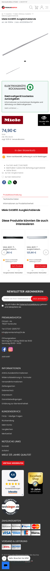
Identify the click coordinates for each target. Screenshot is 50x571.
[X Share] (15, 182)
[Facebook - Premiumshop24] (4, 349)
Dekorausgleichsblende (10, 16)
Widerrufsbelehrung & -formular (16, 377)
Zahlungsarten (8, 386)
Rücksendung (8, 420)
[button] (25, 61)
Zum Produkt (17, 266)
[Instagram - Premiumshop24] (10, 349)
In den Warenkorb (25, 150)
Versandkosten (18, 139)
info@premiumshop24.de (13, 332)
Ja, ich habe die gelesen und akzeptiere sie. (26, 305)
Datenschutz (7, 390)
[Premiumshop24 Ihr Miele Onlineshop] (9, 7)
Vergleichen (7, 429)
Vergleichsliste (8, 273)
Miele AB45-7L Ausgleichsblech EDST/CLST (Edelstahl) (12, 249)
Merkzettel (19, 273)
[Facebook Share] (4, 182)
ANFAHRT (6, 356)
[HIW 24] (27, 561)
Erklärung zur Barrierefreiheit (15, 403)
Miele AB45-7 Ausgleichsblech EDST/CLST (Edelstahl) (36, 249)
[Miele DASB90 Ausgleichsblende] (25, 44)
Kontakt (5, 446)
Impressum (7, 395)
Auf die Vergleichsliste (13, 173)
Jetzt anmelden (39, 298)
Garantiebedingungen (12, 399)
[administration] (32, 561)
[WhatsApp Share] (10, 182)
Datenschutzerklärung (30, 304)
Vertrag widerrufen (13, 463)
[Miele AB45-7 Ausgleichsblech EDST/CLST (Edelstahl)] (37, 237)
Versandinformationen (12, 381)
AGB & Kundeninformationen (15, 373)
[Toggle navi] (46, 7)
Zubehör (9, 14)
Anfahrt (5, 450)
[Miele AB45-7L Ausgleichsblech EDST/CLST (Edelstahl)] (13, 237)
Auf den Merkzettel (12, 177)
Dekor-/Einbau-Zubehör (22, 14)
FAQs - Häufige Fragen (12, 416)
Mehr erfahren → (11, 108)
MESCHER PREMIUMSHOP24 (17, 555)
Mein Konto (7, 425)
